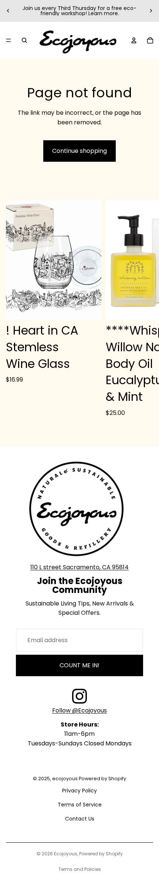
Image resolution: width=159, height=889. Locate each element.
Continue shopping (79, 151)
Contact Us (79, 818)
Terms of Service (80, 804)
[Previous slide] (8, 11)
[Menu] (8, 40)
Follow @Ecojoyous (79, 710)
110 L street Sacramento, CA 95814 (79, 567)
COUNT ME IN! (79, 665)
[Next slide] (151, 11)
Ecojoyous (65, 854)
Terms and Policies (79, 869)
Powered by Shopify (101, 854)
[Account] (134, 40)
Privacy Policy (79, 790)
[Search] (24, 40)
